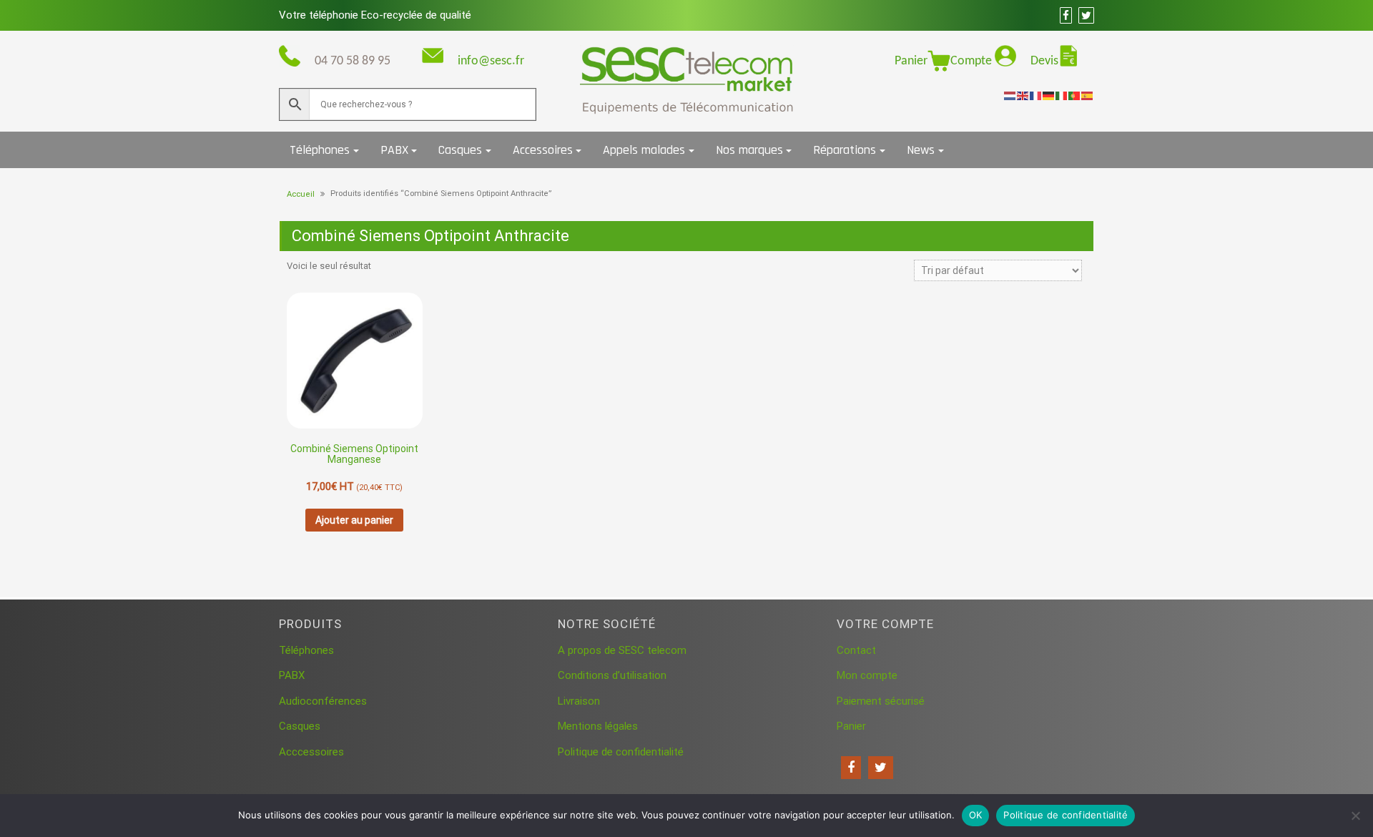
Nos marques (749, 150)
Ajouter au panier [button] (354, 520)
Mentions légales (598, 726)
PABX (394, 150)
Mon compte (867, 675)
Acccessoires (311, 751)
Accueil (301, 194)
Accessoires (543, 150)
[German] (1049, 95)
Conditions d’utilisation (612, 675)
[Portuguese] (1074, 95)
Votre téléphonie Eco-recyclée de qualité (375, 15)
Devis (1044, 61)
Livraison (579, 701)
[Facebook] (851, 767)
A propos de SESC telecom (622, 650)
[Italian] (1061, 95)
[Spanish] (1087, 95)
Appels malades (644, 150)
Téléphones (320, 150)
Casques (460, 150)
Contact (856, 650)
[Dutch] (1010, 95)
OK (976, 815)
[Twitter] (880, 767)
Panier (911, 61)
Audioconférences (323, 701)
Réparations (844, 150)
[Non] (1355, 815)
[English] (1023, 95)
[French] (1036, 95)
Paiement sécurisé (881, 701)
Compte (972, 61)
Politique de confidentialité (621, 751)
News (921, 150)
